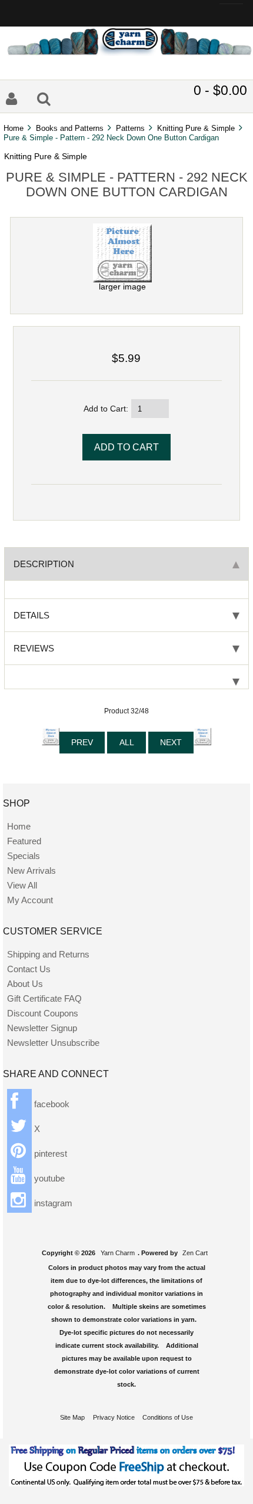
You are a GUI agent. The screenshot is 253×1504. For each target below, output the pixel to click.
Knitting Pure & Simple (196, 128)
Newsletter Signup (42, 1028)
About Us (25, 984)
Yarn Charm (118, 1252)
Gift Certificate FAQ (44, 998)
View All (22, 885)
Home (14, 128)
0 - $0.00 (220, 90)
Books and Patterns (70, 128)
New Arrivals (31, 870)
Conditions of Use (167, 1417)
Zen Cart (195, 1252)
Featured (24, 841)
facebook (50, 1104)
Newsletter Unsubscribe (53, 1043)
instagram (52, 1203)
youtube (48, 1178)
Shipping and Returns (48, 954)
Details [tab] (31, 615)
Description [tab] (44, 564)
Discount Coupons (42, 1013)
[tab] (126, 677)
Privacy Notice (114, 1417)
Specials (23, 856)
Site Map (72, 1417)
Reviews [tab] (34, 648)
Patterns (130, 128)
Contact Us (29, 969)
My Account (30, 900)
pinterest (49, 1153)
